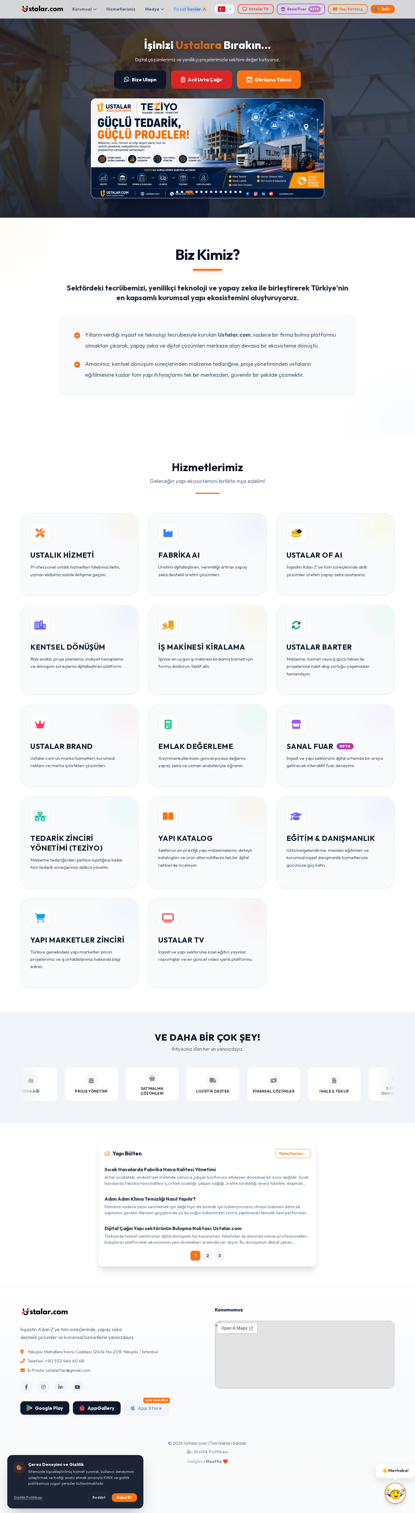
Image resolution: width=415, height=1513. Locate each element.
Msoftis (214, 1461)
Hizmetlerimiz (120, 9)
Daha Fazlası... (293, 1153)
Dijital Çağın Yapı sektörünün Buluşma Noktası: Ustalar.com (173, 1228)
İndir (386, 9)
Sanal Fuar (303, 9)
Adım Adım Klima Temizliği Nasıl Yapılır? (150, 1199)
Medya (152, 9)
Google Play (49, 1408)
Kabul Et (124, 1497)
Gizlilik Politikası (211, 1451)
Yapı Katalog (351, 9)
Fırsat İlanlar (187, 9)
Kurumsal (82, 9)
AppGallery (101, 1408)
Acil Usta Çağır (205, 79)
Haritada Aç (242, 1378)
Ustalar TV (259, 9)
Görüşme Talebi (273, 79)
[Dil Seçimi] (224, 9)
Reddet (98, 1497)
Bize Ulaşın (144, 79)
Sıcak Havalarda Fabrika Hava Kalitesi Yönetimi (160, 1169)
